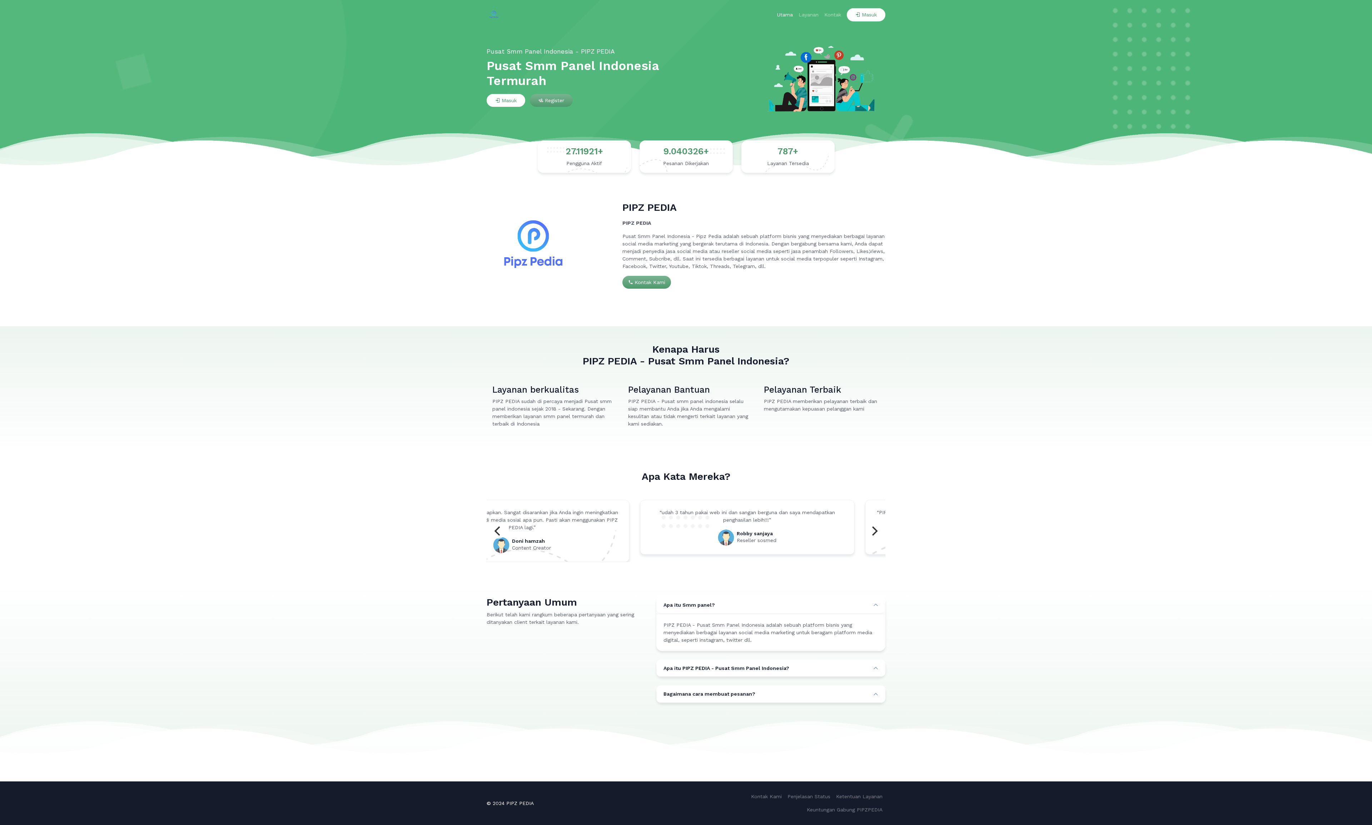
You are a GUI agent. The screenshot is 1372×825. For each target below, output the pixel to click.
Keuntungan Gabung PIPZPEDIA (845, 809)
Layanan (809, 15)
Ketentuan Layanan (859, 796)
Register (554, 100)
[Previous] (498, 531)
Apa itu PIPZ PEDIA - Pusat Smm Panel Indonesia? (726, 668)
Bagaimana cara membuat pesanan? (709, 694)
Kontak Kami (650, 282)
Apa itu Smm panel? (689, 605)
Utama (785, 15)
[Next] (874, 531)
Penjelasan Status (808, 796)
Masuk (869, 15)
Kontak (832, 15)
